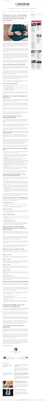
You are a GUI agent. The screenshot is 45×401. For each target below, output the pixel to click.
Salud (3, 13)
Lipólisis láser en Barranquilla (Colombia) (7, 345)
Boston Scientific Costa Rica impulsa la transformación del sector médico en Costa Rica (33, 66)
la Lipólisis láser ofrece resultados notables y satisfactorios (18, 99)
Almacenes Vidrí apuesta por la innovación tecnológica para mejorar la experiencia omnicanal (39, 40)
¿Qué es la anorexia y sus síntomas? (20, 389)
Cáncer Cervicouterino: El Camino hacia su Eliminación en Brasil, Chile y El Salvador (21, 374)
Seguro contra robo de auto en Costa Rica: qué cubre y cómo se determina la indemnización (39, 66)
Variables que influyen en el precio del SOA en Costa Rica (33, 55)
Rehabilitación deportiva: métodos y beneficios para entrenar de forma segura (21, 382)
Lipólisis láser (5, 42)
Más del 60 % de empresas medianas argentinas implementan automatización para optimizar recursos (33, 29)
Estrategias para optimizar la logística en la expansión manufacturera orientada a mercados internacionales (33, 45)
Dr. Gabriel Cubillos (14, 140)
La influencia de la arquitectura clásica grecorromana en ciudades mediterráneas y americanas (39, 55)
